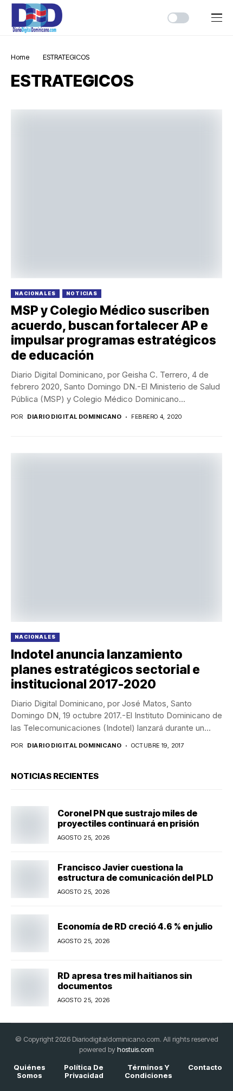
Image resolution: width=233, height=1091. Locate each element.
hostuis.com (135, 1049)
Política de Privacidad (83, 1071)
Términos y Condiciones (148, 1071)
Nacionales (35, 293)
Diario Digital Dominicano (74, 416)
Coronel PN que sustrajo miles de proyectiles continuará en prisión (128, 818)
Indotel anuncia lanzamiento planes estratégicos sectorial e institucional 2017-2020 (105, 669)
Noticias (82, 293)
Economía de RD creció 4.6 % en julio (134, 926)
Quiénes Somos (30, 1071)
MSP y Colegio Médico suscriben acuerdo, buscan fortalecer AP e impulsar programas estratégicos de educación (113, 333)
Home (20, 57)
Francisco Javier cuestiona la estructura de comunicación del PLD (135, 872)
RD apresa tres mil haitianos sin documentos (124, 980)
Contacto (205, 1067)
